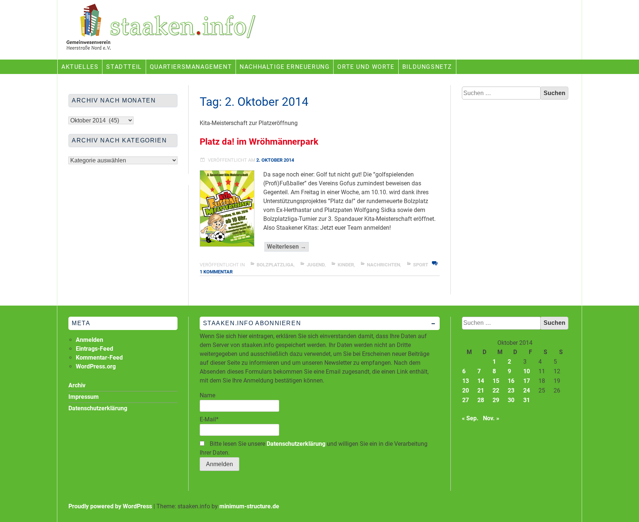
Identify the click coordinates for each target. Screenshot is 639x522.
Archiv (76, 385)
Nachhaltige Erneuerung (284, 66)
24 (526, 390)
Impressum (83, 396)
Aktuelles (79, 66)
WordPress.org (96, 366)
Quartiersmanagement (191, 66)
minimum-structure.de (249, 506)
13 (465, 380)
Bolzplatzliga (275, 264)
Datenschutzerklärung (296, 443)
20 (465, 390)
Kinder (346, 264)
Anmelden (89, 339)
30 (511, 400)
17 (526, 380)
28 (480, 400)
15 (496, 380)
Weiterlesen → (288, 247)
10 (526, 371)
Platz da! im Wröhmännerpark (259, 142)
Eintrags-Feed (94, 348)
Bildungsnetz (427, 66)
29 (496, 400)
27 (465, 400)
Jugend (316, 264)
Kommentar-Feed (99, 357)
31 (526, 400)
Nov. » (491, 418)
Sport (420, 264)
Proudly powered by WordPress (110, 506)
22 (496, 390)
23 (511, 390)
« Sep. (470, 418)
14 (480, 380)
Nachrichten (383, 264)
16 (511, 380)
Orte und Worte (365, 66)
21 (480, 390)
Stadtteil (124, 66)
